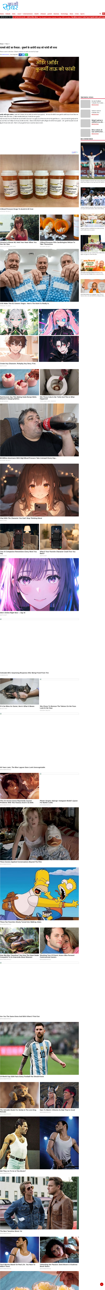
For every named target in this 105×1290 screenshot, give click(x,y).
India (13, 14)
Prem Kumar (5, 54)
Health (36, 14)
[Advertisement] (49, 30)
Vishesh (7, 14)
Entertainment (28, 14)
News (71, 14)
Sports (82, 14)
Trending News (87, 97)
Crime (77, 14)
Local (19, 14)
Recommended (87, 139)
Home (2, 14)
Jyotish (50, 14)
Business (56, 14)
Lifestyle (43, 14)
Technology (64, 14)
